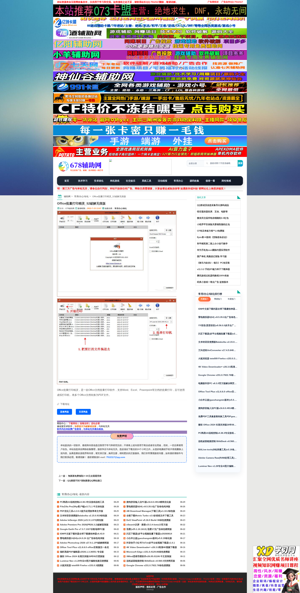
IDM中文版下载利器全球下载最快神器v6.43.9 (218, 309)
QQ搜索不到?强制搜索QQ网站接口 (84, 480)
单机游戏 (114, 180)
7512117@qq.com (115, 457)
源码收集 (194, 180)
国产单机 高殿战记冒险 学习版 (212, 256)
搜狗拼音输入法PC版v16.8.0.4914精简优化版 (218, 408)
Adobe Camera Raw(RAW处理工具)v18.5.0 (218, 458)
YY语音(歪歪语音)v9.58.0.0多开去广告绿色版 (218, 325)
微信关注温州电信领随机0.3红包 (213, 218)
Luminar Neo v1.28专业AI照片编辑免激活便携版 (218, 466)
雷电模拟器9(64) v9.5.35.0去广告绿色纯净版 (218, 317)
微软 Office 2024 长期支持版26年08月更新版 (218, 424)
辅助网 (67, 196)
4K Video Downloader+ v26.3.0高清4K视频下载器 (218, 367)
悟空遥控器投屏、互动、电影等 (212, 211)
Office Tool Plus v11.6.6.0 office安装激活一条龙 (218, 391)
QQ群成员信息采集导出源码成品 (213, 205)
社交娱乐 (130, 180)
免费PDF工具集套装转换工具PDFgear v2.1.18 (218, 416)
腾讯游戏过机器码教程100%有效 (213, 275)
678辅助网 (69, 208)
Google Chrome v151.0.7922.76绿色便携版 (218, 375)
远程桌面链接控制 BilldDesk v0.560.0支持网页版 (218, 441)
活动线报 (162, 180)
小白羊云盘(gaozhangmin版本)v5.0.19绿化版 (218, 400)
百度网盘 (83, 411)
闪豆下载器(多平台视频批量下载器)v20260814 (218, 333)
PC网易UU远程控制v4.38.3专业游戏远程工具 (218, 433)
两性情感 (226, 180)
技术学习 (83, 180)
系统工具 (146, 180)
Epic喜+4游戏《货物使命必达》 (212, 237)
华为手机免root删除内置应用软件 (213, 250)
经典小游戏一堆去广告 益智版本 (212, 282)
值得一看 (210, 180)
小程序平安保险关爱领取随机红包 (213, 224)
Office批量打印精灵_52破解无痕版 (81, 203)
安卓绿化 (98, 180)
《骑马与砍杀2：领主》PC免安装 (213, 263)
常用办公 (178, 180)
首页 (66, 180)
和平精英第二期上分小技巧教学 (212, 243)
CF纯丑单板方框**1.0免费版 (210, 231)
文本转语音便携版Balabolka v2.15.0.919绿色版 (218, 342)
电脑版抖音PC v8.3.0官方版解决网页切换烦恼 (218, 383)
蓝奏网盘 (64, 411)
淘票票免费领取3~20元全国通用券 (84, 476)
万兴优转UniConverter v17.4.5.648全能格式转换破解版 (218, 350)
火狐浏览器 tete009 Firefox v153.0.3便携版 (218, 358)
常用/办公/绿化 (81, 196)
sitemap (150, 589)
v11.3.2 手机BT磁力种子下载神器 (213, 269)
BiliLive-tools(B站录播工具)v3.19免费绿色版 (218, 449)
